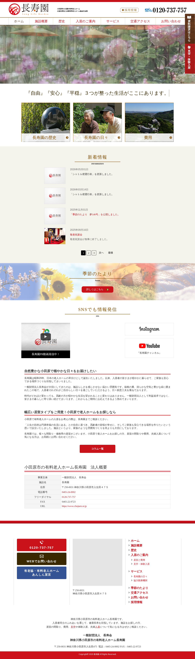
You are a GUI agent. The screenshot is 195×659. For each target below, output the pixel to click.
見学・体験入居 (142, 564)
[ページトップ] (181, 641)
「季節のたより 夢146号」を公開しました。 (55, 216)
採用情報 (136, 602)
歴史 (134, 550)
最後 (110, 252)
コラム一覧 (97, 448)
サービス (136, 571)
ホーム (135, 540)
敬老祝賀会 (55, 236)
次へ (101, 252)
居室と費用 (139, 560)
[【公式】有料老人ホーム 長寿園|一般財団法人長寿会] (28, 9)
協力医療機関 (140, 580)
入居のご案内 (139, 554)
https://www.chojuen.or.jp (74, 506)
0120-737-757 (69, 497)
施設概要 (136, 545)
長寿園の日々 (140, 576)
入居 (97, 627)
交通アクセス (139, 592)
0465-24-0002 (69, 492)
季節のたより (139, 587)
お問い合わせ (139, 597)
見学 (73, 627)
